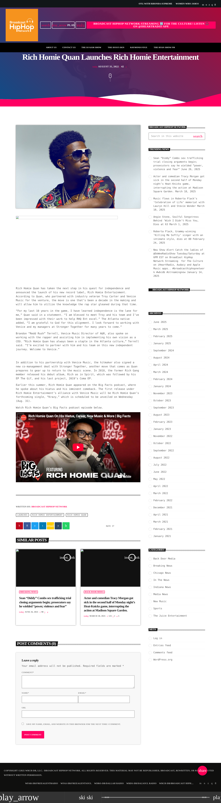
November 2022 (162, 436)
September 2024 (163, 350)
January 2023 (162, 429)
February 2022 (162, 500)
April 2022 (160, 486)
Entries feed (162, 645)
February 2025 (162, 336)
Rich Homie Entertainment (47, 515)
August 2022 (161, 457)
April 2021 (160, 514)
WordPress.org (162, 659)
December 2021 (162, 507)
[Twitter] (209, 4)
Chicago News (162, 572)
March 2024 (160, 372)
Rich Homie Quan (76, 515)
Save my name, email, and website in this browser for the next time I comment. (73, 724)
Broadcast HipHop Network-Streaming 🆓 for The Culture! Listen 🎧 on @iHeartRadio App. (151, 25)
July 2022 (159, 464)
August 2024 (161, 357)
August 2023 (161, 414)
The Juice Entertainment (170, 615)
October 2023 (162, 400)
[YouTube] (203, 4)
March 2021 (160, 521)
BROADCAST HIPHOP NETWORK (171, 290)
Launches (22, 515)
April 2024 (160, 364)
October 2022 (162, 443)
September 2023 (163, 407)
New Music (159, 601)
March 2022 (160, 493)
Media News (160, 594)
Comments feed (162, 652)
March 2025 (160, 329)
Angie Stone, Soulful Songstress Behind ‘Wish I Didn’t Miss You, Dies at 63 (176, 220)
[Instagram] (212, 4)
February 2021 (162, 529)
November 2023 (162, 393)
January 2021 (162, 536)
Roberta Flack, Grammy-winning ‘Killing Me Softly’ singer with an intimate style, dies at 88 (178, 235)
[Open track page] (98, 797)
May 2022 (159, 479)
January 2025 (162, 343)
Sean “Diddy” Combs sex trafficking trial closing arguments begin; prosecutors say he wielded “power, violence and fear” (45, 602)
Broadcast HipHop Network (49, 506)
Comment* (28, 672)
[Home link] (22, 25)
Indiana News (162, 587)
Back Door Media (94, 592)
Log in (157, 638)
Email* (82, 693)
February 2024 (162, 379)
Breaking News (28, 592)
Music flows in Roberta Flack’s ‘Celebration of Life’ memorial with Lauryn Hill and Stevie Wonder (178, 202)
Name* (25, 693)
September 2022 (163, 450)
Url (24, 708)
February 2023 (162, 421)
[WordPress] (206, 4)
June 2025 (159, 322)
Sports (157, 608)
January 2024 (162, 386)
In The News (161, 580)
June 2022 (159, 471)
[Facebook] (215, 4)
